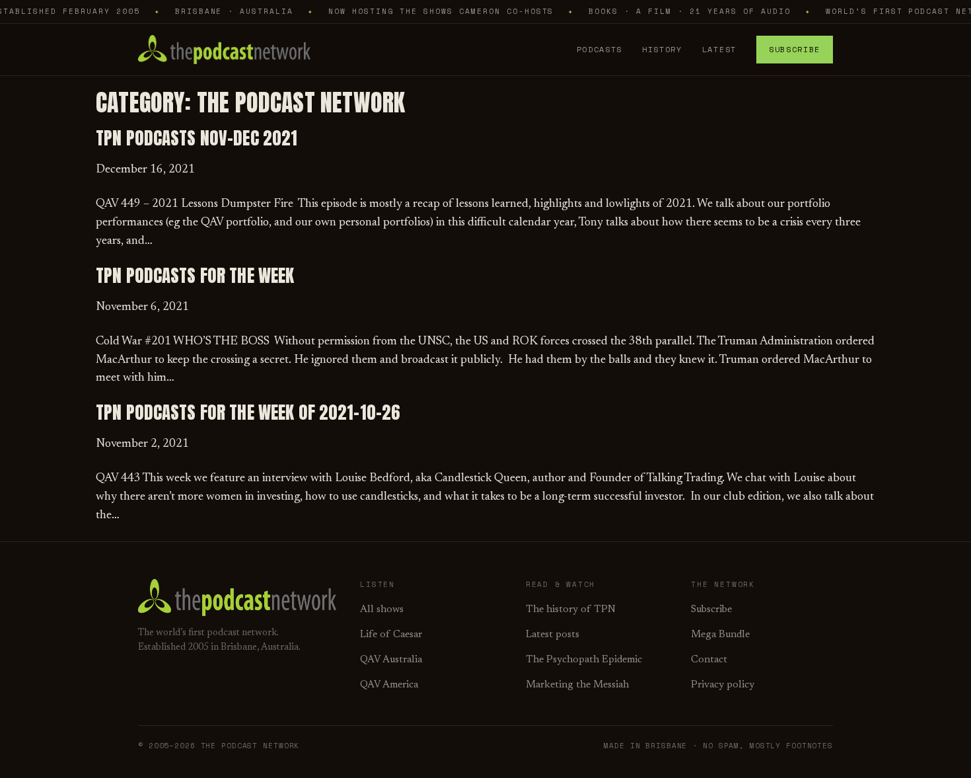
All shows (382, 610)
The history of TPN (571, 610)
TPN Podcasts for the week (195, 275)
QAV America (389, 685)
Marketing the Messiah (577, 685)
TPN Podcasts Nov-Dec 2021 (196, 138)
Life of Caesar (391, 635)
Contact (709, 660)
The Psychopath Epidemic (584, 660)
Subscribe (794, 49)
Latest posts (552, 635)
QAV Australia (391, 660)
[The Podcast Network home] (224, 49)
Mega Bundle (720, 635)
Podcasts (599, 49)
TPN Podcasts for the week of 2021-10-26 (248, 412)
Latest (719, 49)
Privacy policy (722, 685)
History (662, 49)
